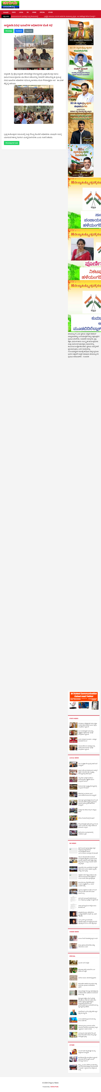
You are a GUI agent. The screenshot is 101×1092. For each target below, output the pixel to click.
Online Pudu (54, 1087)
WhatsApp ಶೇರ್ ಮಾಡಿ (11, 143)
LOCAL (21, 12)
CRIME (34, 12)
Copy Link (29, 31)
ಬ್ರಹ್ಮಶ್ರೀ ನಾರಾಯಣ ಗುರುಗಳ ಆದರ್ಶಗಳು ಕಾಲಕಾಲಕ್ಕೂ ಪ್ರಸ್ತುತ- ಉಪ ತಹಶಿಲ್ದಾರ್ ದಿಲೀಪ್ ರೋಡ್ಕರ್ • (43, 16)
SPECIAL (42, 12)
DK (28, 12)
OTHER (50, 12)
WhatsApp (8, 31)
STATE (14, 12)
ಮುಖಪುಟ (5, 12)
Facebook (19, 31)
